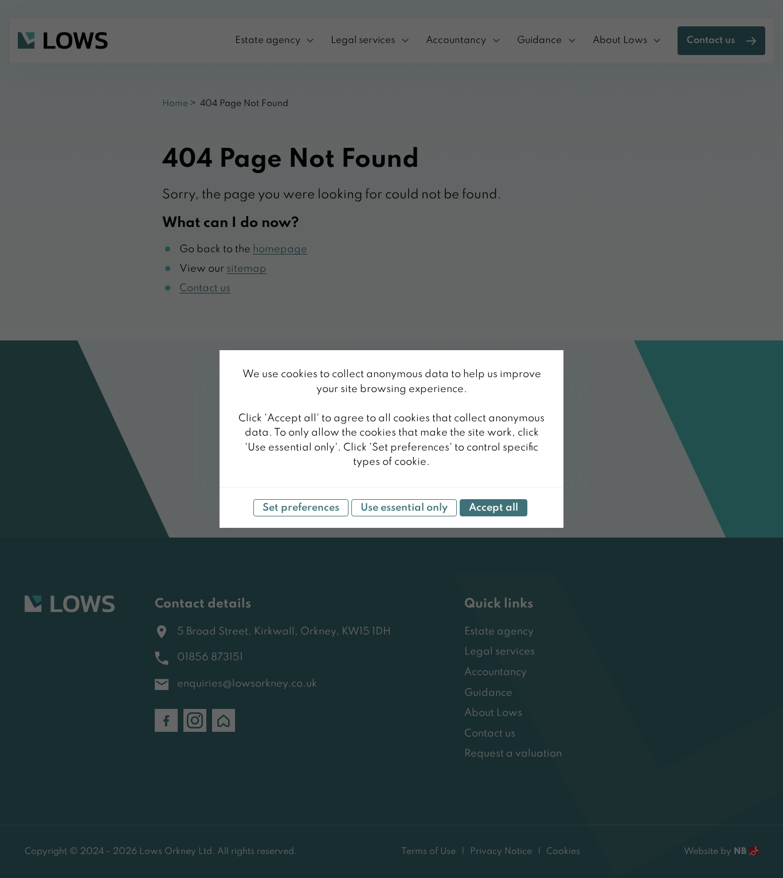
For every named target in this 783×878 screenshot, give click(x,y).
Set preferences (301, 508)
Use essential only (404, 508)
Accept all (493, 508)
